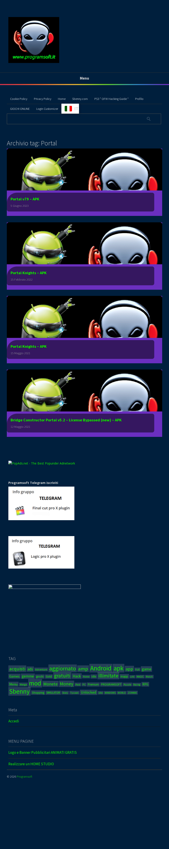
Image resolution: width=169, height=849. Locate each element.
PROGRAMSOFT (111, 684)
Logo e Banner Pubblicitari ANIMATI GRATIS (42, 752)
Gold (49, 676)
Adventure (41, 669)
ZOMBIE (132, 692)
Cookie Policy (18, 99)
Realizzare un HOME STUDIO (31, 763)
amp (83, 669)
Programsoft (24, 777)
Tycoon (74, 692)
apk (118, 668)
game (146, 669)
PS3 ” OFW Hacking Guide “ (111, 99)
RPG (145, 684)
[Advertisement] (84, 817)
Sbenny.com (80, 99)
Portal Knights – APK (29, 272)
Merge (23, 684)
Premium (93, 684)
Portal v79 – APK (25, 199)
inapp (124, 676)
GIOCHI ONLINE (20, 109)
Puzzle (127, 684)
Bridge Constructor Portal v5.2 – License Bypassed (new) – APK (66, 420)
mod (35, 683)
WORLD (122, 692)
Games (14, 676)
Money (66, 684)
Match (149, 676)
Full (137, 669)
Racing (136, 684)
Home (62, 99)
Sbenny (19, 691)
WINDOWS (110, 692)
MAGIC (140, 676)
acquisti (17, 669)
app (129, 669)
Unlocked (88, 692)
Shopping (38, 693)
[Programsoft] (33, 62)
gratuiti (62, 675)
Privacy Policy (42, 99)
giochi (40, 676)
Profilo (139, 99)
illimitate (108, 675)
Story (65, 692)
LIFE (132, 676)
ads (30, 669)
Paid (77, 684)
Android (100, 668)
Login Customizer (47, 109)
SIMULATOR (53, 693)
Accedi (13, 721)
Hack (77, 676)
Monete (50, 684)
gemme (28, 676)
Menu (13, 684)
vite (101, 692)
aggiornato (62, 668)
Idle (94, 676)
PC (84, 684)
